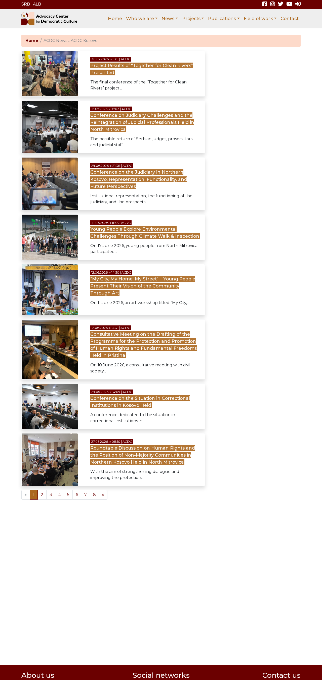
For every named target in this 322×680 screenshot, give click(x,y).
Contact (289, 18)
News (168, 18)
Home (115, 18)
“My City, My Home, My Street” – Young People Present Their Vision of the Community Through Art (142, 286)
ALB (37, 4)
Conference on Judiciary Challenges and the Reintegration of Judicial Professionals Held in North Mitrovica (142, 122)
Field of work (258, 18)
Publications (222, 18)
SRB (25, 4)
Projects (191, 18)
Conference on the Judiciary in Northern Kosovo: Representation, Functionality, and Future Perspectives (138, 179)
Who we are (140, 18)
